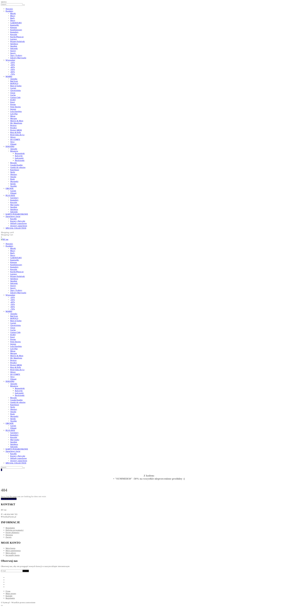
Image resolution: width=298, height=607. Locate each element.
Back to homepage (9, 499)
